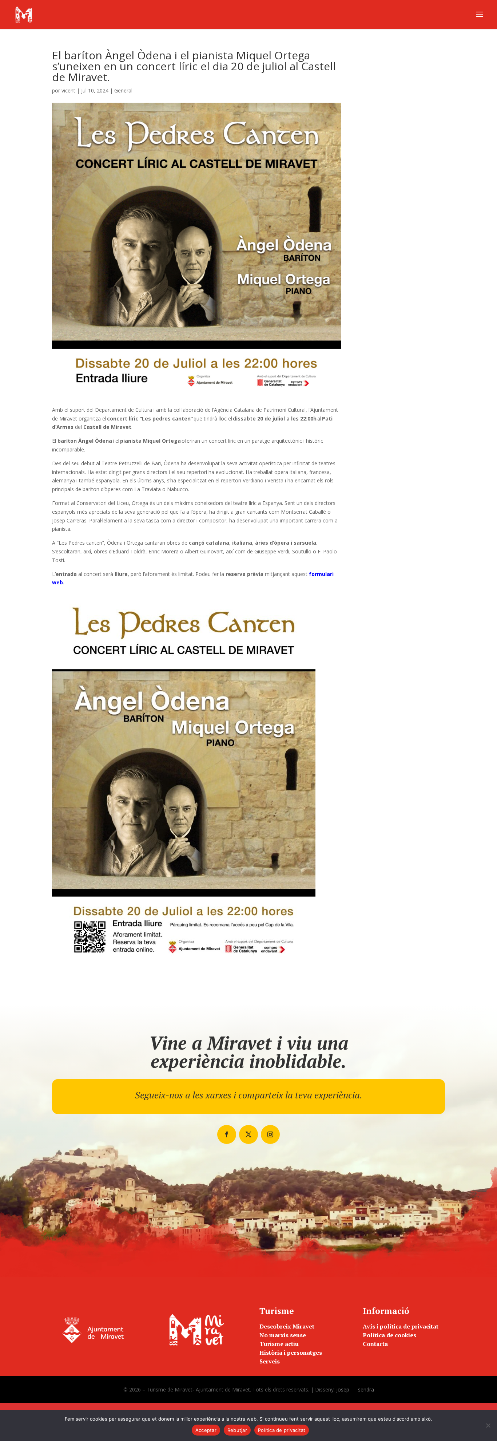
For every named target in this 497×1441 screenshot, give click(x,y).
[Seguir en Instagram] (270, 1134)
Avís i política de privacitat (400, 1326)
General (123, 90)
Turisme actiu (279, 1344)
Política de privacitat (282, 1430)
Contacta (375, 1344)
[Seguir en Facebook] (226, 1134)
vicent (68, 90)
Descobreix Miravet (286, 1326)
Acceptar (205, 1430)
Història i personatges (290, 1353)
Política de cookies (389, 1335)
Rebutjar (237, 1430)
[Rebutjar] (488, 1425)
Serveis (269, 1361)
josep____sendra (355, 1389)
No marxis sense (282, 1335)
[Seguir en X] (248, 1134)
